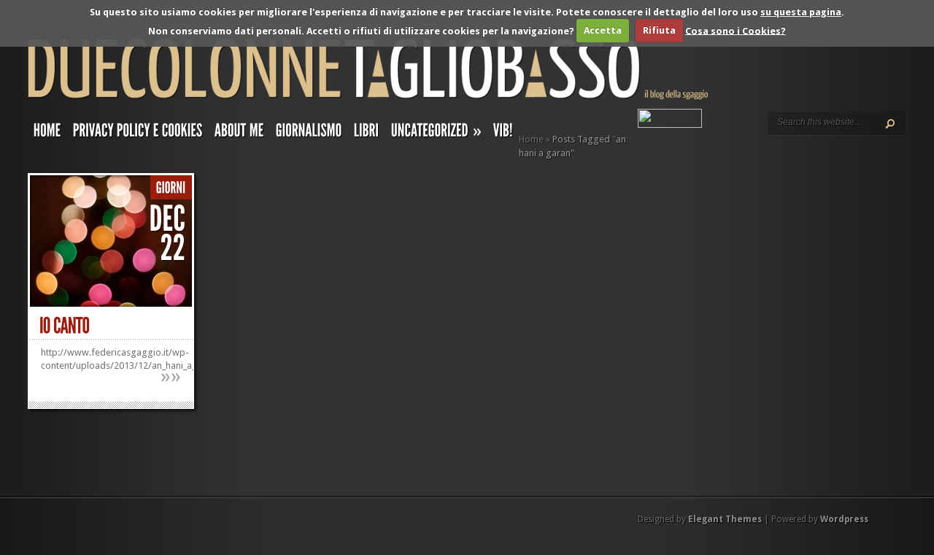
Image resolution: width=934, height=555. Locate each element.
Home (531, 139)
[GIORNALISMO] (309, 134)
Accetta (603, 30)
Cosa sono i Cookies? (735, 30)
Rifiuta (659, 30)
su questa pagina (800, 12)
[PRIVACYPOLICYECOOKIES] (138, 134)
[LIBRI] (366, 134)
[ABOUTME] (239, 134)
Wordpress (844, 519)
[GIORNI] (171, 188)
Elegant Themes (725, 519)
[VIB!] (503, 134)
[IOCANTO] (64, 326)
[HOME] (47, 134)
